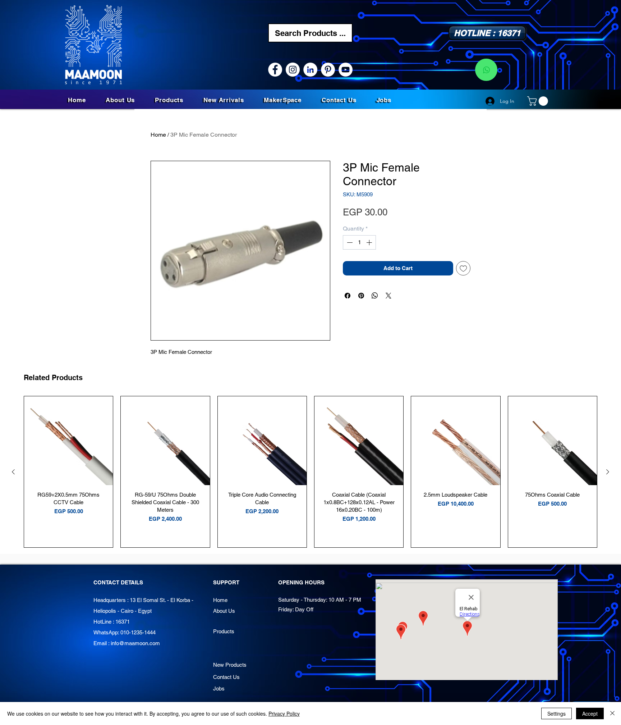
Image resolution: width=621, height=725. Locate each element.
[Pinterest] (328, 70)
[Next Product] (607, 472)
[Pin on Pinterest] (361, 295)
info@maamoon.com (135, 643)
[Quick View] (68, 440)
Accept (590, 713)
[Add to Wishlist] (463, 268)
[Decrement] (349, 242)
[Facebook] (275, 70)
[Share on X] (388, 295)
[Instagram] (293, 70)
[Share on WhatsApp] (375, 295)
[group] (310, 472)
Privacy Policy (284, 713)
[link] (538, 101)
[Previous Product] (13, 472)
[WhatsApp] (486, 70)
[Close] (612, 713)
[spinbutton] (359, 242)
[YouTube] (346, 70)
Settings (556, 713)
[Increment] (370, 242)
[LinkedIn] (310, 70)
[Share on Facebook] (347, 295)
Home (158, 134)
